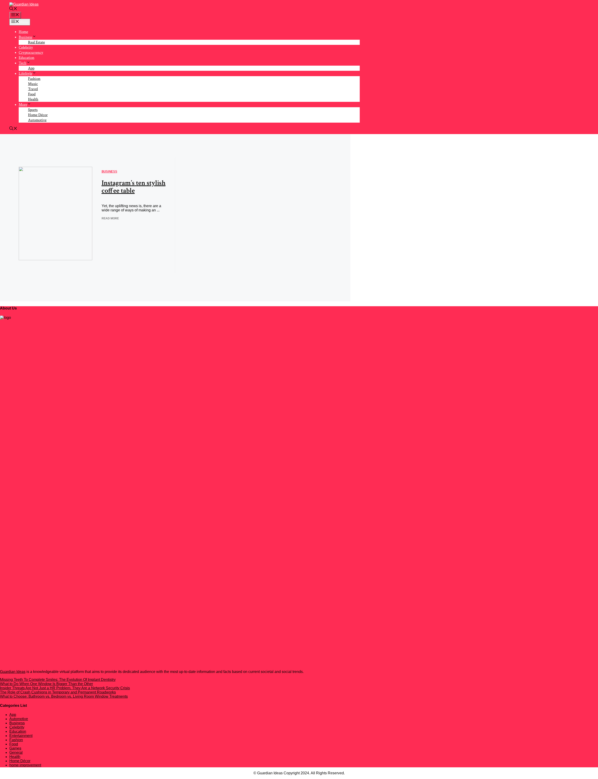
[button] (13, 9)
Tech (22, 63)
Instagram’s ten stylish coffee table (134, 186)
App (31, 68)
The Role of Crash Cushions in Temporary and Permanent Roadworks (58, 692)
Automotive (37, 120)
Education (26, 57)
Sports (33, 109)
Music (33, 83)
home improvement (25, 765)
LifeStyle (25, 73)
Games (15, 748)
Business (25, 37)
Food (32, 94)
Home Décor (38, 114)
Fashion (34, 78)
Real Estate (36, 42)
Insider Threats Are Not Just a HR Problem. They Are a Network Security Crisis (65, 688)
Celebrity (26, 47)
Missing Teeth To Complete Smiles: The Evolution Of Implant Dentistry (58, 680)
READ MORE (110, 218)
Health (33, 99)
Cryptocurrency (31, 52)
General (16, 752)
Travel (33, 89)
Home (23, 31)
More (23, 104)
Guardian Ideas (12, 672)
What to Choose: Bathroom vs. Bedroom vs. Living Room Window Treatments (64, 696)
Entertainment (20, 736)
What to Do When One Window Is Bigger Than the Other (46, 684)
